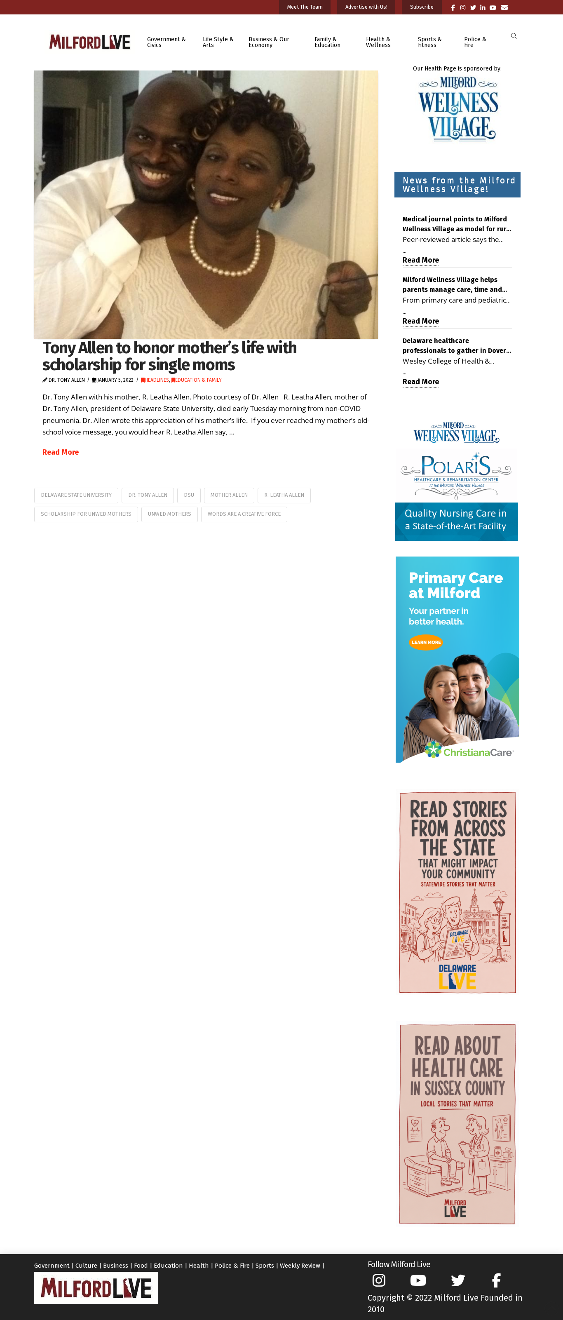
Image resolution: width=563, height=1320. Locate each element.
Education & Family (198, 380)
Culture (86, 1265)
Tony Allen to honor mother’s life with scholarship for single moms (169, 356)
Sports (265, 1265)
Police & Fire (232, 1265)
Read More (60, 452)
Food (141, 1265)
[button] (513, 36)
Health (199, 1265)
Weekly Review (300, 1265)
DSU (189, 495)
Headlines (157, 380)
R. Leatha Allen (284, 495)
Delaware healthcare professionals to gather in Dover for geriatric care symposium (454, 346)
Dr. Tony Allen (147, 495)
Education (168, 1265)
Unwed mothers (169, 514)
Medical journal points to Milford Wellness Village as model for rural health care (457, 224)
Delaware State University (76, 495)
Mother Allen (229, 495)
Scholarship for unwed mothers (86, 514)
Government (52, 1265)
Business (115, 1265)
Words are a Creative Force (244, 514)
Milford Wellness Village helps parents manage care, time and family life (452, 285)
